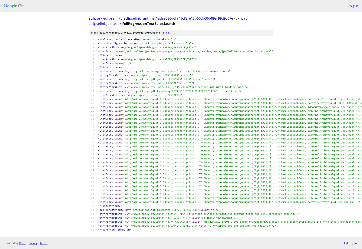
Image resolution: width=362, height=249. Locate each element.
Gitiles (22, 243)
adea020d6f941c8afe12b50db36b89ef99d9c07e (195, 18)
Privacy (33, 243)
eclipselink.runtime (139, 18)
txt (346, 243)
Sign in (354, 6)
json (355, 243)
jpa (242, 18)
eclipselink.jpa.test (104, 23)
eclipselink (111, 18)
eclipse (94, 18)
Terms (44, 243)
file (166, 32)
